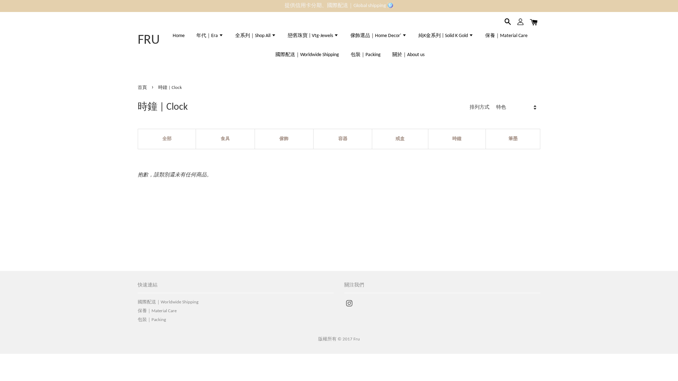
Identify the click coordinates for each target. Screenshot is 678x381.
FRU (149, 40)
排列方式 (479, 107)
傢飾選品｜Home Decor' (376, 35)
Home (179, 35)
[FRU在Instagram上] (349, 307)
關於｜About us (408, 55)
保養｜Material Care (506, 35)
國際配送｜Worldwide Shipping (307, 55)
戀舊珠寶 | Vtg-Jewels (311, 35)
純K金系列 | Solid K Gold (443, 35)
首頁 (142, 87)
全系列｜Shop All (253, 35)
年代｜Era (207, 35)
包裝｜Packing (366, 55)
